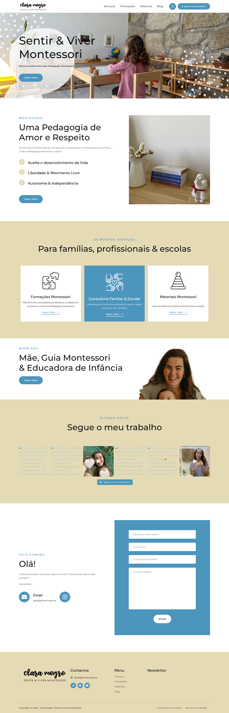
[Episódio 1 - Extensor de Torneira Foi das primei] (195, 461)
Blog (160, 6)
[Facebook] (80, 685)
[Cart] (172, 6)
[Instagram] (73, 685)
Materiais (146, 6)
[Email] (24, 597)
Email (37, 595)
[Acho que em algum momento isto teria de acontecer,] (163, 461)
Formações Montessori (51, 296)
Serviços (109, 6)
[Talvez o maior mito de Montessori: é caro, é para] (130, 461)
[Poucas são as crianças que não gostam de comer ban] (34, 461)
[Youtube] (87, 685)
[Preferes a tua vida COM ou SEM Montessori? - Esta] (66, 461)
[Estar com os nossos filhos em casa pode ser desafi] (98, 461)
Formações (127, 6)
